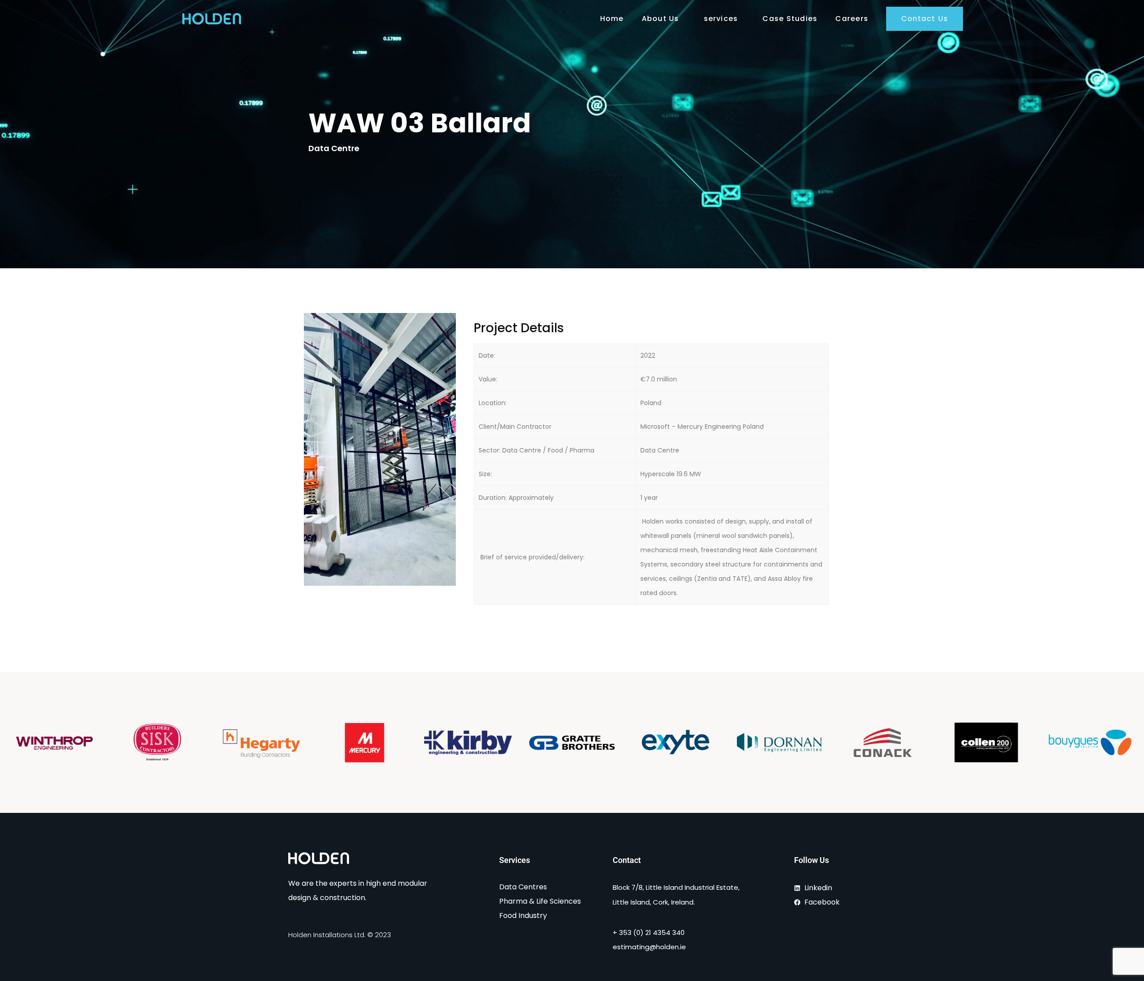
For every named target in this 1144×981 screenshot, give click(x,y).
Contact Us (924, 18)
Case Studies (789, 18)
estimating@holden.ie (649, 946)
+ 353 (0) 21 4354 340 (649, 932)
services (721, 18)
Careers (851, 18)
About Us (660, 18)
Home (612, 18)
